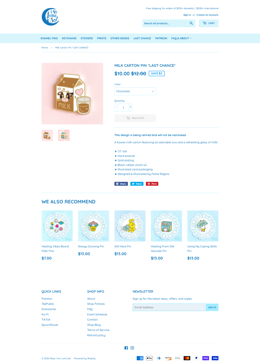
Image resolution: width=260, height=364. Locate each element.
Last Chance (142, 38)
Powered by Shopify (84, 358)
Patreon (161, 38)
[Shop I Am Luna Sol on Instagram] (132, 348)
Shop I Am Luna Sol (60, 358)
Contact (92, 319)
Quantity (119, 100)
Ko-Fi (45, 314)
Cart (211, 23)
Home (45, 47)
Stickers (87, 38)
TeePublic (48, 304)
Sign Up (212, 307)
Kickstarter (49, 309)
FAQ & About (180, 38)
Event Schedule (97, 314)
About (91, 298)
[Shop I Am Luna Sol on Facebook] (126, 348)
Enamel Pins (49, 38)
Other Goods (120, 38)
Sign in (187, 14)
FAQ (90, 309)
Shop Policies (96, 304)
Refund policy (96, 335)
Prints (101, 38)
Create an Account (207, 14)
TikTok (46, 319)
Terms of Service (98, 330)
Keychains (69, 38)
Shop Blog (94, 325)
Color (117, 84)
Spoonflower (50, 325)
